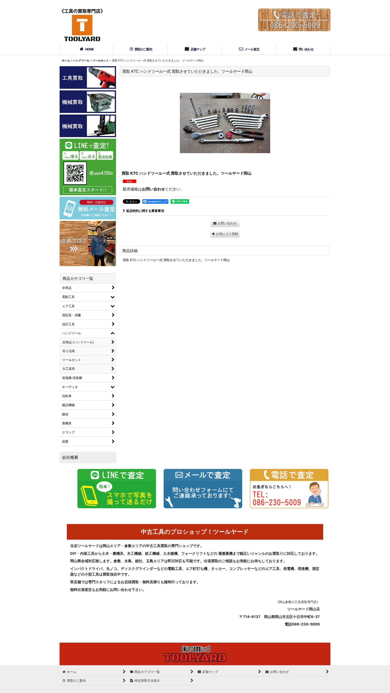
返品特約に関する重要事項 (145, 211)
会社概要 (70, 457)
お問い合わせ (153, 189)
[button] (225, 234)
